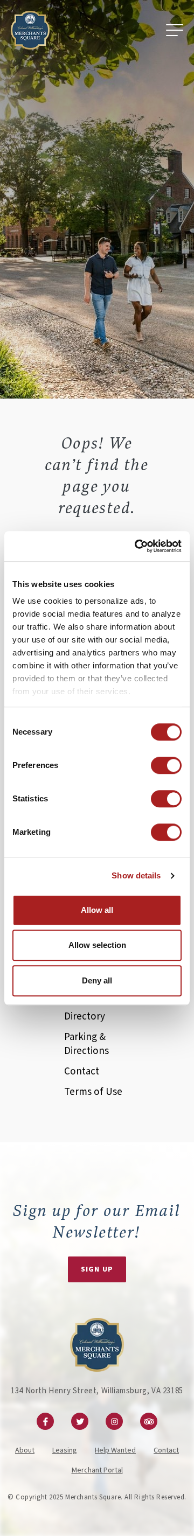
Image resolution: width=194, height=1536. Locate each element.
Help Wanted (115, 1450)
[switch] (166, 765)
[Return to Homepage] (30, 30)
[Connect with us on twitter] (79, 1421)
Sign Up (97, 1269)
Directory (84, 1016)
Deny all (97, 980)
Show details (136, 875)
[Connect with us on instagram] (114, 1421)
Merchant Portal (97, 1470)
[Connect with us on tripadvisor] (148, 1421)
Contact (81, 1071)
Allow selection (97, 944)
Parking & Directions (86, 1044)
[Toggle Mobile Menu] (174, 30)
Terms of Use (93, 1092)
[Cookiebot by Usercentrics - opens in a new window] (137, 546)
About (24, 1450)
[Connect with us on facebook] (45, 1421)
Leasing (64, 1450)
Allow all (97, 909)
